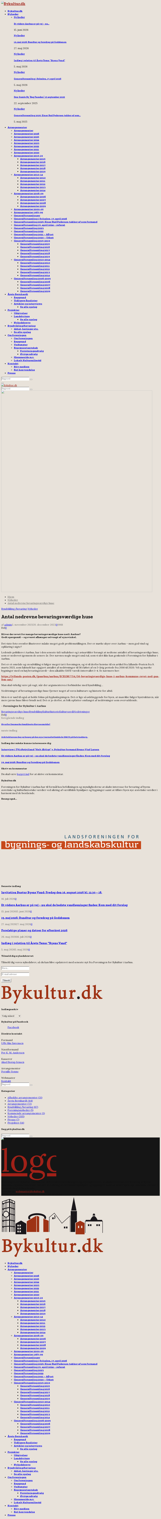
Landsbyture (22, 316)
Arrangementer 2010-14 (28, 174)
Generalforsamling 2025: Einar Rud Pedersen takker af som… (47, 115)
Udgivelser (21, 313)
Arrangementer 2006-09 (28, 193)
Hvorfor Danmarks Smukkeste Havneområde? (25, 724)
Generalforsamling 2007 (35, 284)
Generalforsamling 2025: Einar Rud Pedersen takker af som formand (55, 221)
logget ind (23, 774)
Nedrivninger (82, 711)
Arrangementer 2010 (33, 177)
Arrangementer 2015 (32, 158)
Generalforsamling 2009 (35, 291)
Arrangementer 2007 (33, 199)
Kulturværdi (66, 711)
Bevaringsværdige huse (15, 711)
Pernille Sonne (10, 1071)
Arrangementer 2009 (33, 206)
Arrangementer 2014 (32, 190)
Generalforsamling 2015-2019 (32, 240)
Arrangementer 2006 (33, 196)
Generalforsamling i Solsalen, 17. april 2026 (37, 78)
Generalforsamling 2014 (35, 275)
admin (8, 624)
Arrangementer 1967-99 (28, 212)
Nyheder (13, 14)
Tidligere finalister (25, 300)
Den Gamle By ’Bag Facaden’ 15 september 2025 (39, 97)
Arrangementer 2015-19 (28, 155)
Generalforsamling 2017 (35, 250)
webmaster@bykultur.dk (30, 1191)
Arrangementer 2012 (32, 183)
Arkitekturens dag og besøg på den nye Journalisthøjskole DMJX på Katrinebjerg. (44, 737)
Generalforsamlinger (27, 215)
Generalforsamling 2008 (35, 287)
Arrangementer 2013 (33, 187)
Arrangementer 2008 (33, 202)
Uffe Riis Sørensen (12, 1043)
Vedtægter (21, 344)
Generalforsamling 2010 (35, 262)
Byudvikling (35, 711)
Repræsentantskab (26, 347)
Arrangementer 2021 (26, 149)
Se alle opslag (28, 306)
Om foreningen (17, 335)
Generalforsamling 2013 (35, 272)
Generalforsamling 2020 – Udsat (34, 237)
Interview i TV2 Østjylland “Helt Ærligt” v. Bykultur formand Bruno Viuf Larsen (50, 749)
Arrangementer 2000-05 (29, 209)
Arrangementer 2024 (26, 139)
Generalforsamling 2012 (35, 269)
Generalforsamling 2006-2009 (32, 278)
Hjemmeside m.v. (24, 357)
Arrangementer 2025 (26, 136)
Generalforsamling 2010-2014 (32, 259)
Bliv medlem (21, 366)
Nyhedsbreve (22, 322)
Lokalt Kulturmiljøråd (27, 360)
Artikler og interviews (28, 303)
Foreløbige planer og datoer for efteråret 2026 (34, 930)
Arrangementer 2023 (26, 143)
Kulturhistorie (50, 711)
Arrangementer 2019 (32, 171)
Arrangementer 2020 (26, 152)
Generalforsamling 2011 (35, 265)
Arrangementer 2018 (32, 168)
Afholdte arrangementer (25, 1097)
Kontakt (13, 363)
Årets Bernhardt (18, 294)
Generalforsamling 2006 (35, 281)
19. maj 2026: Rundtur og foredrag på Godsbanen (40, 42)
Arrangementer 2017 (32, 165)
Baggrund (20, 297)
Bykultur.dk (15, 10)
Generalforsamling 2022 (28, 231)
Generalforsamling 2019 (35, 256)
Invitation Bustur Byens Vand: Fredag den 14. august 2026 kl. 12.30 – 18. (51, 892)
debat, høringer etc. (26, 328)
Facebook (13, 1027)
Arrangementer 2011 (32, 180)
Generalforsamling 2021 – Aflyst (33, 234)
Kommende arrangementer (26, 1113)
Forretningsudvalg (32, 350)
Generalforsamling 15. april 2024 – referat (39, 224)
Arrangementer (17, 127)
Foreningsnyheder (20, 1110)
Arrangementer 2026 (26, 133)
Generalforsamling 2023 (29, 228)
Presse (12, 372)
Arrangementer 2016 (32, 161)
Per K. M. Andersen (12, 1052)
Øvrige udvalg (29, 354)
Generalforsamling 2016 (35, 246)
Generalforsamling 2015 (35, 243)
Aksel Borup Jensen (12, 1062)
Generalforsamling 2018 (35, 253)
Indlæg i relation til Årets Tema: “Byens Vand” (39, 60)
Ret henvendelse (24, 369)
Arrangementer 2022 (26, 146)
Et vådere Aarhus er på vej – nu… (31, 24)
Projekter (13, 309)
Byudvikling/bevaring (22, 325)
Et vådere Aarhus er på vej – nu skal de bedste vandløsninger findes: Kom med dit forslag (55, 755)
